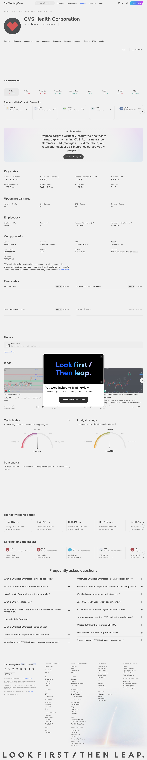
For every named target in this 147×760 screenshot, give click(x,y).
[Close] (101, 356)
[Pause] (101, 382)
